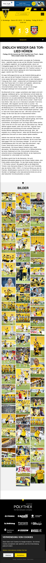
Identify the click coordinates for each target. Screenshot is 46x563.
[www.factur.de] (23, 3)
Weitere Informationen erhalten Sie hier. (15, 550)
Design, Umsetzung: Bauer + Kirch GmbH (23, 559)
